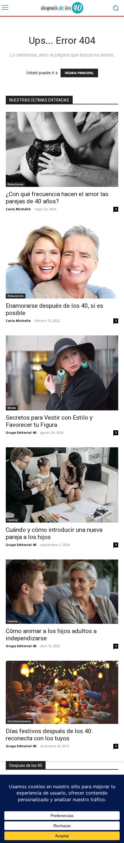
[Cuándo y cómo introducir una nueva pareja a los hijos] (62, 485)
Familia (12, 520)
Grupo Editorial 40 (21, 432)
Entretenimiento (19, 721)
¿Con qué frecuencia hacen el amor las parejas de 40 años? (57, 198)
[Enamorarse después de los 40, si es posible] (62, 261)
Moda (11, 408)
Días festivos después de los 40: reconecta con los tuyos (49, 735)
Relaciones (15, 184)
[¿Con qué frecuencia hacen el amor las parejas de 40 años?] (62, 149)
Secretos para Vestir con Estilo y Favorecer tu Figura (49, 421)
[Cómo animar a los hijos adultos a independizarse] (62, 592)
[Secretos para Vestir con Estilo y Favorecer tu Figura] (62, 372)
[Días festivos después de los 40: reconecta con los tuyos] (62, 692)
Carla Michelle (18, 209)
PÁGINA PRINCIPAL (79, 73)
